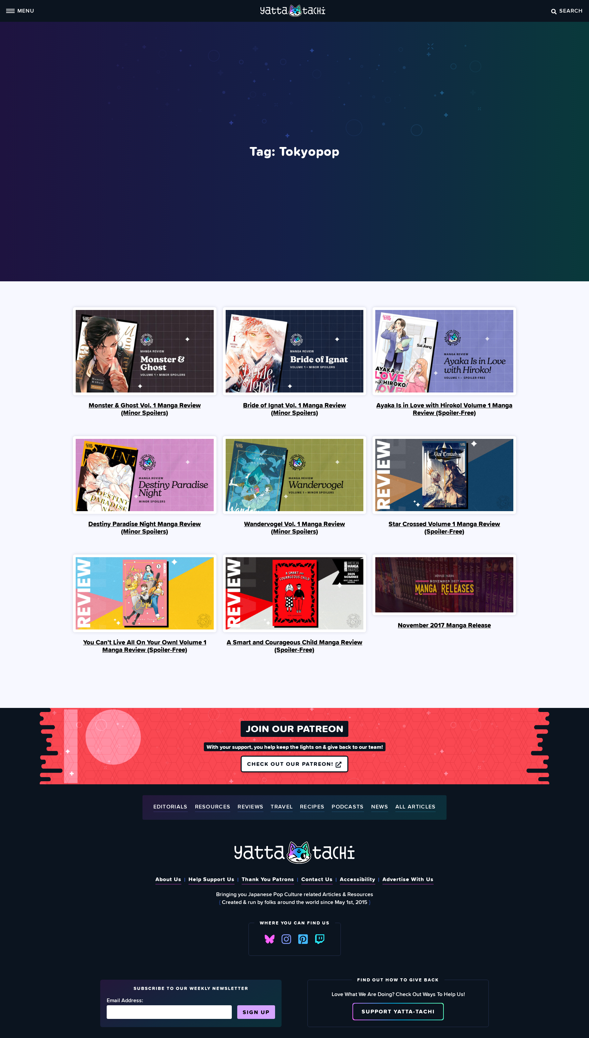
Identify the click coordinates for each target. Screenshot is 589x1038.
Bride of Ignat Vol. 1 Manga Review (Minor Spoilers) (294, 408)
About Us (168, 879)
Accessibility (357, 879)
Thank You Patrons (268, 879)
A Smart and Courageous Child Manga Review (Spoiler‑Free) (294, 645)
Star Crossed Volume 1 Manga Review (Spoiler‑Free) (444, 527)
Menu (25, 10)
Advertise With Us (408, 879)
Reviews (250, 807)
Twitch (319, 939)
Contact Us (317, 879)
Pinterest (303, 939)
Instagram (286, 939)
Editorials (170, 807)
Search (571, 10)
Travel (282, 807)
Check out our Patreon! (291, 764)
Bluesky (269, 939)
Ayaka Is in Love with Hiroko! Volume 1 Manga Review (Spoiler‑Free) (444, 408)
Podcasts (348, 807)
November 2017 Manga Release (444, 625)
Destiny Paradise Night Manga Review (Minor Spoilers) (144, 527)
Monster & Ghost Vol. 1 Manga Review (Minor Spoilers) (145, 408)
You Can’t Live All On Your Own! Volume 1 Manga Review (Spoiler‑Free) (144, 645)
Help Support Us (211, 879)
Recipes (312, 807)
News (379, 807)
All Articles (415, 807)
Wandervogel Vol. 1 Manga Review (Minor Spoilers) (294, 527)
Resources (213, 807)
